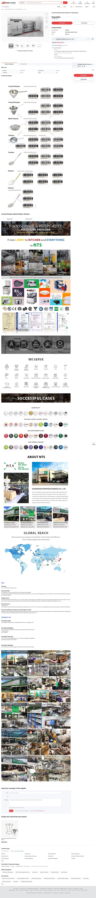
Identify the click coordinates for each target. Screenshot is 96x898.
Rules (94, 6)
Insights (81, 888)
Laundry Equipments (29, 858)
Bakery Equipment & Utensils (30, 856)
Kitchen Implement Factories (23, 878)
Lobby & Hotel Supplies (52, 858)
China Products (22, 888)
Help (71, 6)
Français (31, 890)
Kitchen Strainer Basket (76, 878)
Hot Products (16, 888)
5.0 (78, 66)
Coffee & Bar (50, 856)
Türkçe (73, 890)
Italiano (41, 890)
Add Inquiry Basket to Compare (26, 50)
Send (11, 810)
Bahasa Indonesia (84, 890)
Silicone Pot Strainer (44, 872)
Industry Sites (56, 888)
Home (2, 9)
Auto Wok (3, 853)
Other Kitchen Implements (7, 872)
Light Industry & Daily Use (9, 9)
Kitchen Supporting (75, 853)
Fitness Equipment (5, 858)
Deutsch (45, 890)
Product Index (70, 888)
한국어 (58, 890)
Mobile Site (76, 888)
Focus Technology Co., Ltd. (39, 892)
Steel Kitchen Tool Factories (49, 878)
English (17, 890)
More (2, 884)
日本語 (62, 890)
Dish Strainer (86, 878)
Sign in (93, 3)
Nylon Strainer (64, 872)
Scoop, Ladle (34, 872)
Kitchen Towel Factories (36, 878)
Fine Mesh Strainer (55, 872)
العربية (55, 890)
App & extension (78, 6)
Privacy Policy (67, 892)
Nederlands (50, 890)
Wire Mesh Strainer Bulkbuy (26, 881)
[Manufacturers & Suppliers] (8, 2)
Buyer (65, 6)
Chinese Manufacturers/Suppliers (32, 888)
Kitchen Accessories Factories (8, 878)
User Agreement (55, 892)
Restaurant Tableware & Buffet (77, 856)
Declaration (61, 892)
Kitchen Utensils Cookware (63, 878)
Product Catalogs (19, 851)
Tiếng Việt (78, 890)
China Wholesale (43, 888)
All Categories (6, 6)
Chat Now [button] (85, 23)
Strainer (25, 9)
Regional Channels (63, 888)
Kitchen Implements (18, 9)
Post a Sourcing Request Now (37, 810)
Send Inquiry (62, 23)
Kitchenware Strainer (6, 881)
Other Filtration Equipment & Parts (23, 872)
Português (26, 890)
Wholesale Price (50, 888)
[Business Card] (92, 70)
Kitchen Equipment (52, 853)
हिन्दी (65, 890)
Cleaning (73, 858)
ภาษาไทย (69, 890)
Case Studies (27, 853)
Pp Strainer (16, 881)
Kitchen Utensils (4, 856)
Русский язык (36, 890)
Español (21, 890)
